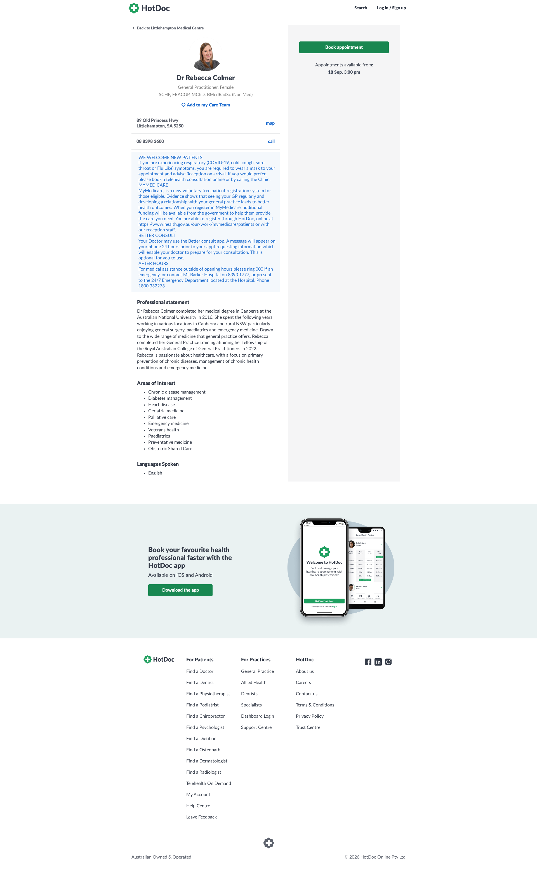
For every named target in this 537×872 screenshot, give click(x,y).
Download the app (180, 590)
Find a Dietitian (201, 738)
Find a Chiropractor (205, 716)
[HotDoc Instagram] (388, 662)
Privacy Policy (310, 716)
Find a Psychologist (205, 727)
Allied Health (254, 682)
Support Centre (256, 727)
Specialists (251, 705)
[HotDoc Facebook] (368, 662)
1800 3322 (149, 286)
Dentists (249, 694)
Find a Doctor (199, 671)
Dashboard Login (257, 716)
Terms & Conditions (315, 705)
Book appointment (344, 47)
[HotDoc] (149, 8)
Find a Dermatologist (206, 761)
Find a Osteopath (203, 750)
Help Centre (198, 806)
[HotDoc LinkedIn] (378, 662)
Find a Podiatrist (202, 705)
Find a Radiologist (203, 772)
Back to (170, 28)
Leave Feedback (201, 817)
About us (305, 671)
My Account (198, 794)
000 (259, 269)
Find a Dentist (200, 682)
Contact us (306, 694)
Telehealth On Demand (208, 783)
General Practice (257, 671)
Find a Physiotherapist (208, 694)
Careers (303, 682)
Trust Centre (308, 727)
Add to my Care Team (208, 105)
